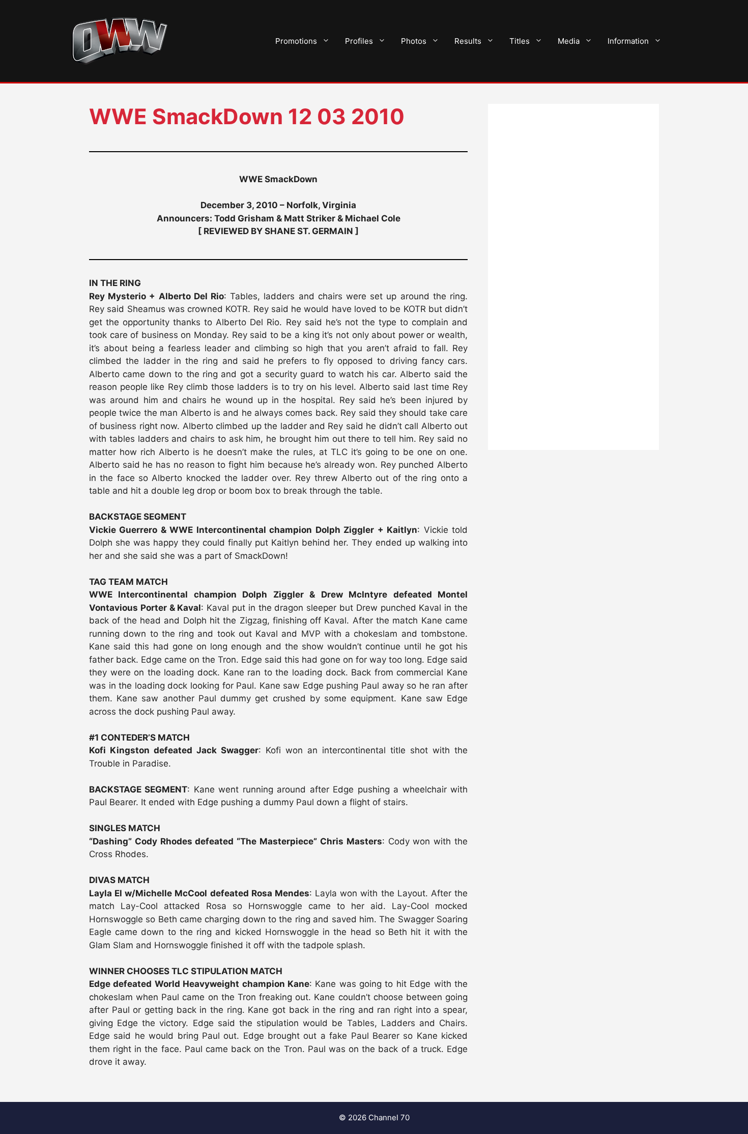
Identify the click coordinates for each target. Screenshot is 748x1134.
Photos (413, 41)
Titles (519, 41)
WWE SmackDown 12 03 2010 (247, 116)
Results (467, 41)
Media (569, 41)
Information (628, 41)
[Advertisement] (573, 277)
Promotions (296, 41)
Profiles (359, 41)
